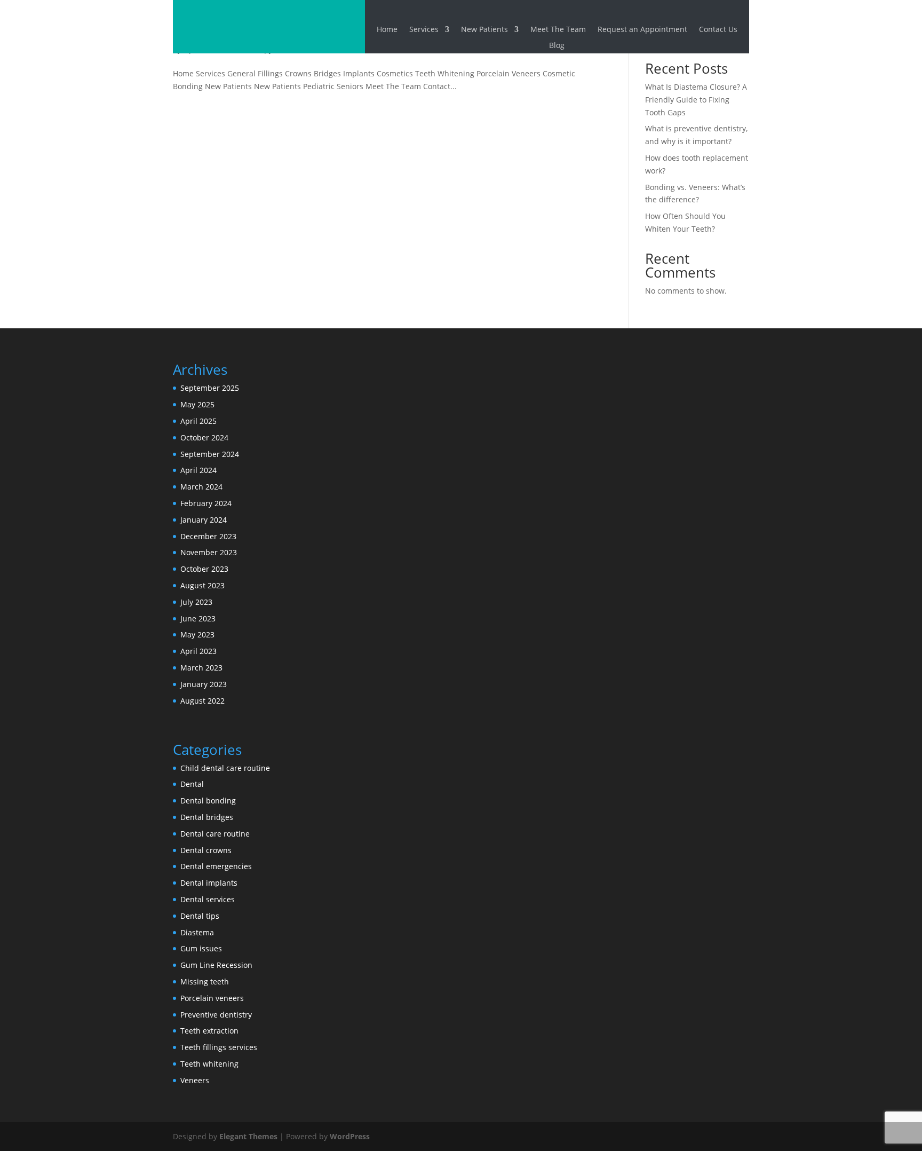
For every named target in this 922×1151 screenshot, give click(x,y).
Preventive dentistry (216, 1015)
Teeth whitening (209, 1064)
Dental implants (208, 883)
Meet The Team (558, 30)
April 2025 (198, 421)
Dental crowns (206, 850)
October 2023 (204, 569)
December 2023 (208, 536)
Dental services (207, 899)
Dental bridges (206, 817)
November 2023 (208, 552)
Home (387, 30)
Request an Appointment (642, 30)
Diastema (197, 932)
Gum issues (201, 948)
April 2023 (198, 651)
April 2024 (198, 470)
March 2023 (201, 668)
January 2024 (203, 520)
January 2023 (203, 684)
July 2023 (196, 602)
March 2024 (201, 487)
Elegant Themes (248, 1136)
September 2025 (209, 388)
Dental (192, 784)
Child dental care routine (225, 768)
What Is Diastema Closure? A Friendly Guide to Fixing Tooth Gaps (696, 99)
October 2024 (204, 437)
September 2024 (209, 454)
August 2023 (202, 585)
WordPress (350, 1136)
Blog (557, 46)
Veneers (194, 1080)
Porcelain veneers (212, 998)
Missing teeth (204, 981)
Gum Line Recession (216, 965)
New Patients (484, 30)
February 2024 (206, 503)
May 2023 (197, 634)
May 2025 (197, 404)
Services (424, 30)
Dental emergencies (216, 866)
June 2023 (198, 618)
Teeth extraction (209, 1031)
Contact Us (718, 30)
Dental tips (199, 916)
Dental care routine (215, 834)
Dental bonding (208, 800)
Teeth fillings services (218, 1047)
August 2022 (202, 701)
